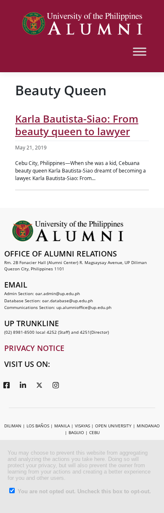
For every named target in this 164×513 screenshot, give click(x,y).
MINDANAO (148, 426)
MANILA (62, 426)
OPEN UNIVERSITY (113, 426)
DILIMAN (12, 426)
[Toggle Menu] (139, 51)
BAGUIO (76, 432)
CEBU (94, 432)
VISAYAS (82, 426)
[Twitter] (39, 384)
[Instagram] (55, 384)
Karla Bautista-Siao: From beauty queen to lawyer (76, 125)
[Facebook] (6, 384)
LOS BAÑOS (37, 426)
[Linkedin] (22, 384)
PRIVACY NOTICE (34, 348)
